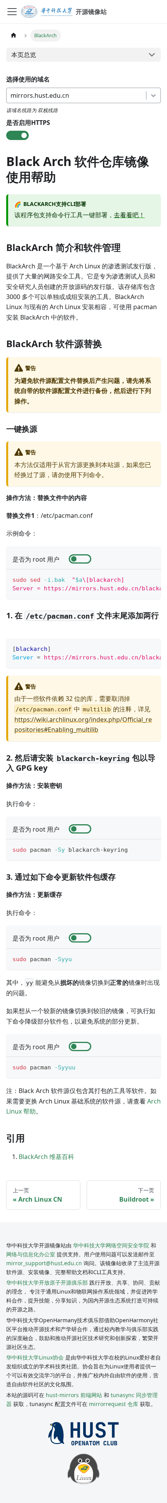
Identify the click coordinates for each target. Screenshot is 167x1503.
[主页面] (13, 35)
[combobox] (11, 95)
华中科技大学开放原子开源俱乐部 (47, 1282)
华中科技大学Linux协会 (35, 1357)
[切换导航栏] (12, 11)
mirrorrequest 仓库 (113, 1404)
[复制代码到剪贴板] (151, 579)
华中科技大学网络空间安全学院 (111, 1245)
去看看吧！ (129, 215)
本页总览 (23, 54)
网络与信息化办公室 (30, 1254)
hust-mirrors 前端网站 (74, 1395)
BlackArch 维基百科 (46, 1156)
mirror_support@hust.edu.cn (44, 1263)
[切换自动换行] (137, 579)
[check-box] (17, 135)
